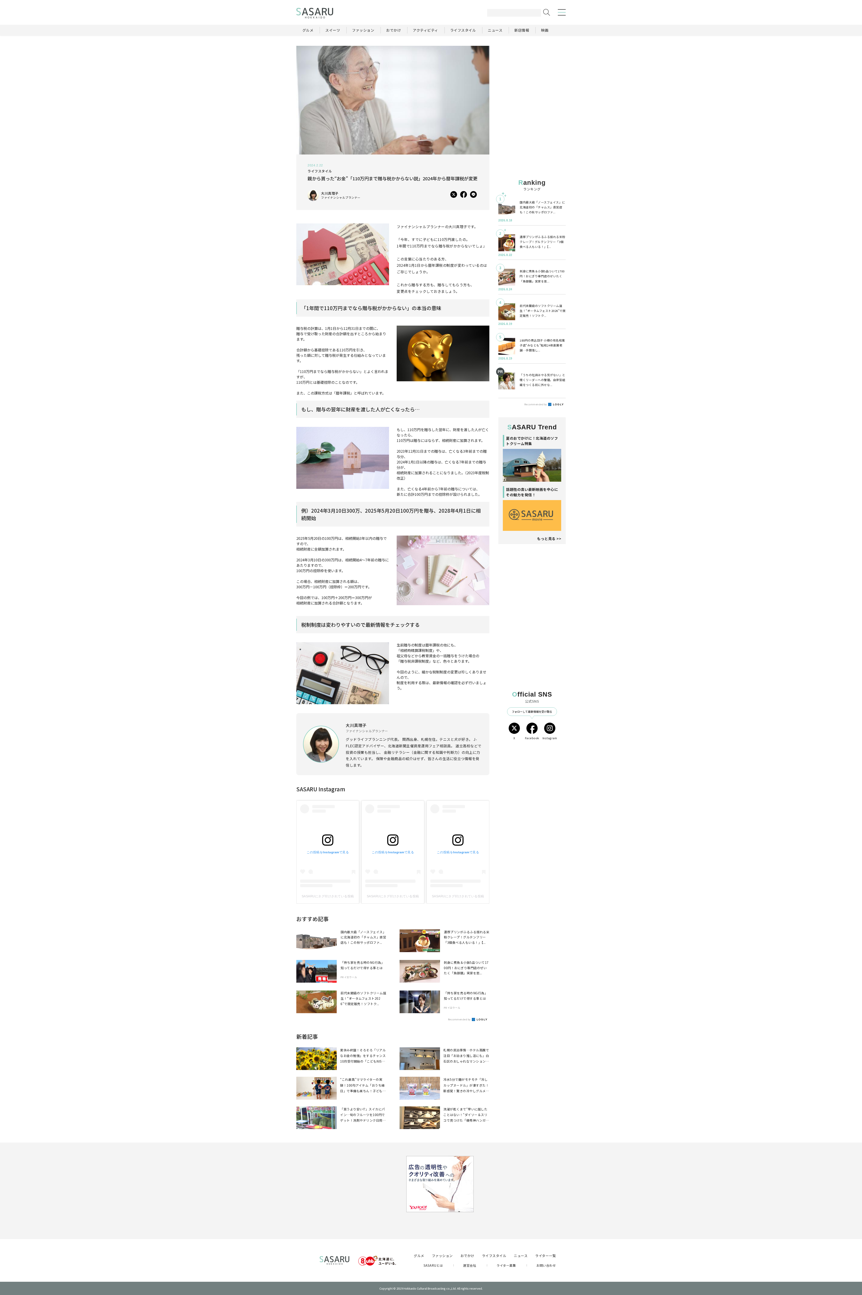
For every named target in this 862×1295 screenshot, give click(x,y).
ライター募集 (506, 1265)
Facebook (532, 738)
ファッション (442, 1255)
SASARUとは (433, 1265)
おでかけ (467, 1255)
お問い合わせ (546, 1265)
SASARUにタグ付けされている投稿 (328, 896)
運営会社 (469, 1265)
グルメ (419, 1255)
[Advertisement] (532, 74)
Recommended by (459, 1019)
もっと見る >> (549, 538)
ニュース (521, 1255)
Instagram (550, 738)
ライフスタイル (494, 1255)
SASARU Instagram (320, 789)
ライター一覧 (545, 1255)
